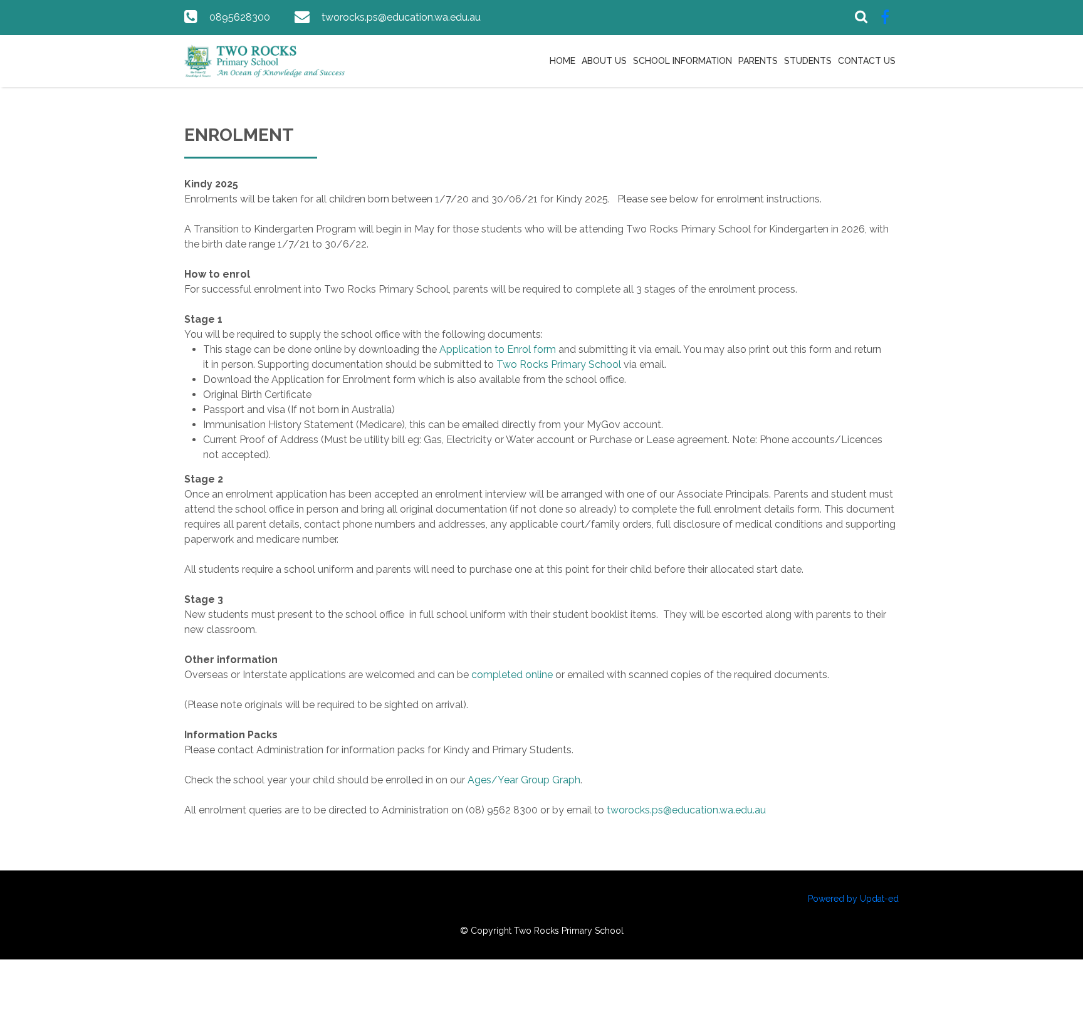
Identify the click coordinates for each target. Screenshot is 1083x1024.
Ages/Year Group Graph (524, 780)
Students (808, 61)
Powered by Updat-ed (853, 899)
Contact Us (867, 61)
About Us (604, 61)
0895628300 (239, 17)
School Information (682, 61)
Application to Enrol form (497, 349)
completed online (512, 675)
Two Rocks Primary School (558, 364)
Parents (758, 61)
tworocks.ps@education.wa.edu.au (401, 17)
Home (562, 61)
